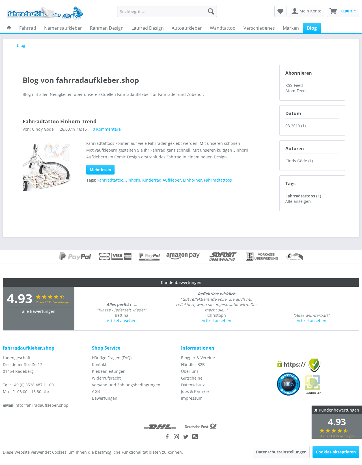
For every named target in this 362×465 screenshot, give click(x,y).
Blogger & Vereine (198, 357)
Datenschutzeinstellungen (281, 452)
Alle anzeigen (298, 201)
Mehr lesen (100, 169)
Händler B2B (193, 364)
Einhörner (192, 180)
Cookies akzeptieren (336, 452)
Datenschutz (193, 385)
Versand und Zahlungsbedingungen (126, 385)
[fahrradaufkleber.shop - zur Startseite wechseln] (45, 13)
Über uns (190, 371)
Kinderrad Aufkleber (161, 180)
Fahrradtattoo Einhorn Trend (59, 121)
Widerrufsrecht (106, 378)
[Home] (9, 28)
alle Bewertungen (38, 311)
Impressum (191, 398)
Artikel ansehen (122, 320)
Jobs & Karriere (195, 391)
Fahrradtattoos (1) (303, 196)
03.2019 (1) (295, 125)
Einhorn (132, 180)
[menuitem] (167, 11)
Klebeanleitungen (109, 371)
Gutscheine (191, 378)
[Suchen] (211, 11)
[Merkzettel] (280, 11)
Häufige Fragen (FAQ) (112, 357)
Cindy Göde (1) (299, 160)
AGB (96, 391)
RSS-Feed (294, 85)
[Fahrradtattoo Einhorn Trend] (47, 166)
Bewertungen (104, 398)
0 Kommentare (107, 129)
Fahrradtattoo (110, 180)
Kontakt (99, 364)
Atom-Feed (295, 90)
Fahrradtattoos (218, 180)
